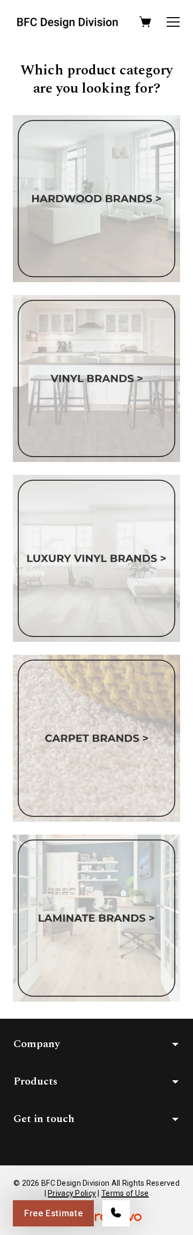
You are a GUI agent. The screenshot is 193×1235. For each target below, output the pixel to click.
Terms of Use (125, 1193)
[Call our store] (116, 1213)
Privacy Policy (72, 1193)
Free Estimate (53, 1213)
